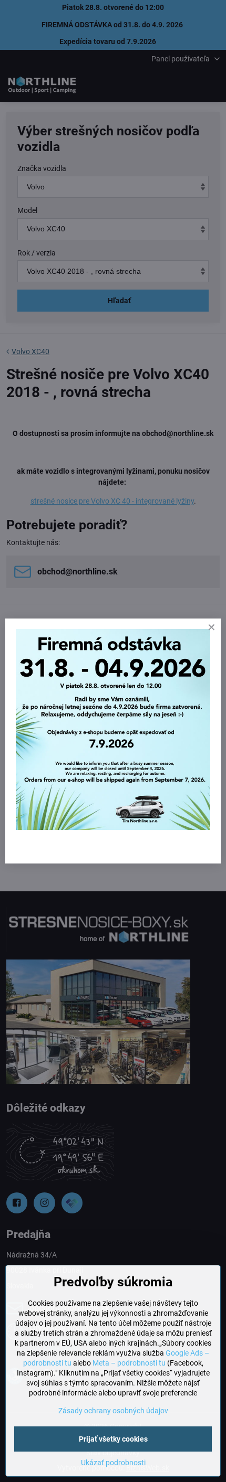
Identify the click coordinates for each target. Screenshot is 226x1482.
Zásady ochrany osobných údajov (113, 1410)
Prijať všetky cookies (113, 1439)
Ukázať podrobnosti (113, 1462)
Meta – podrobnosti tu (129, 1363)
